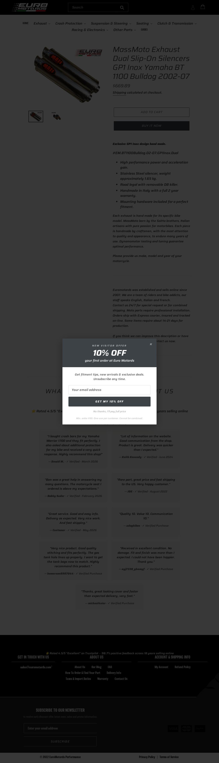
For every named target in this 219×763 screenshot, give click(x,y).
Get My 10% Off (109, 401)
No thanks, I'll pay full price (109, 411)
